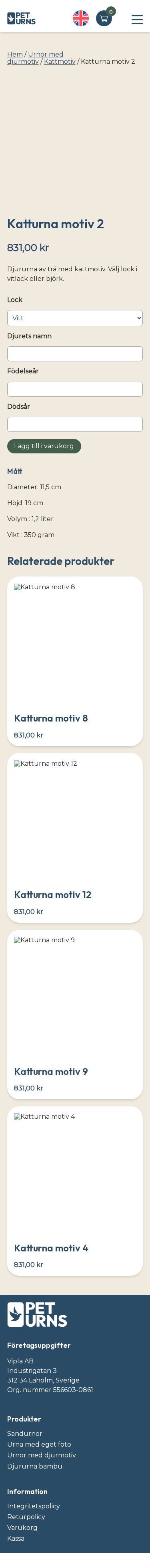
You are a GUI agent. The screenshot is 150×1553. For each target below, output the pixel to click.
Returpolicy (26, 1517)
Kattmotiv (60, 61)
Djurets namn (29, 336)
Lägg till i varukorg (44, 446)
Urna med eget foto (39, 1444)
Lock (14, 300)
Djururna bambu (34, 1466)
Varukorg (22, 1527)
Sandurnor (24, 1433)
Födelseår (23, 371)
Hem (15, 54)
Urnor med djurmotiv (35, 58)
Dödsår (18, 406)
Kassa (15, 1538)
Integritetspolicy (33, 1506)
